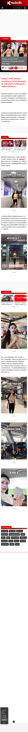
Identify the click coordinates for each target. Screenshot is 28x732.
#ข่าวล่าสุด (4, 531)
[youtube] (19, 8)
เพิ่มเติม (5, 717)
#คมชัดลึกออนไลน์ (14, 534)
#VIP (17, 544)
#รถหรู (16, 541)
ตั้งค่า (4, 722)
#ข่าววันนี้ (12, 531)
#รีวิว (22, 534)
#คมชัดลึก (4, 534)
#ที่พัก (12, 544)
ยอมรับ (4, 719)
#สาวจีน (23, 541)
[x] (17, 8)
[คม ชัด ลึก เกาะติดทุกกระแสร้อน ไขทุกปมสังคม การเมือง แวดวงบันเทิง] (14, 3)
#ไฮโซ (10, 541)
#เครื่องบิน (23, 538)
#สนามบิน (4, 541)
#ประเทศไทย (15, 538)
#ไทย (3, 538)
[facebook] (14, 8)
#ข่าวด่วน (19, 531)
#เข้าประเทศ (5, 544)
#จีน (8, 538)
